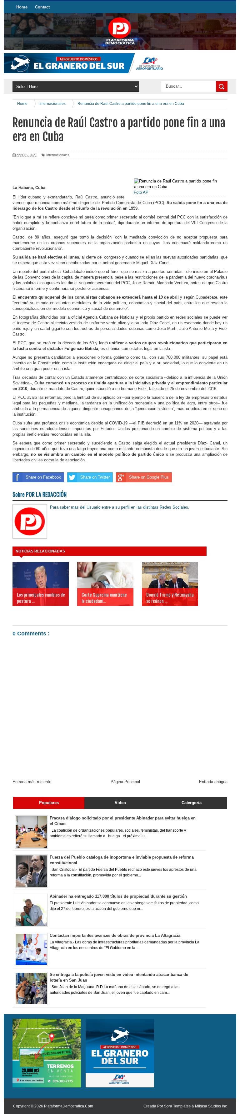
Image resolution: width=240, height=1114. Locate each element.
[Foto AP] (175, 184)
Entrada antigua (213, 781)
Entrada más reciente (31, 781)
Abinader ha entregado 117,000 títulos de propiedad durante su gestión (118, 896)
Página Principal (125, 781)
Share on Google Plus (149, 477)
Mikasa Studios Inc (211, 1106)
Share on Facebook (43, 477)
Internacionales (57, 155)
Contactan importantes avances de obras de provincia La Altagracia (115, 935)
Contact (42, 7)
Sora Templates (177, 1106)
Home (22, 7)
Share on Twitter (95, 477)
